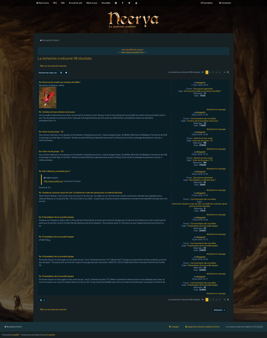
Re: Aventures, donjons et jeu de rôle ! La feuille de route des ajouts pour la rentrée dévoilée (80, 193)
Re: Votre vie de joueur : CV (51, 132)
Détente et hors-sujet (203, 138)
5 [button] (219, 72)
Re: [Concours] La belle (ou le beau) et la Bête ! (60, 82)
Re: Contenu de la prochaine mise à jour (57, 112)
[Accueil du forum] (133, 19)
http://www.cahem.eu (53, 181)
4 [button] (216, 72)
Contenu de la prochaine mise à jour (202, 121)
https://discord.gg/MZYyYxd (132, 52)
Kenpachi (201, 83)
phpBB (16, 335)
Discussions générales (203, 89)
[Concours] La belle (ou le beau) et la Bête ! (202, 91)
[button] (202, 72)
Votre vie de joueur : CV (203, 141)
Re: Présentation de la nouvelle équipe (56, 217)
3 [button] (213, 72)
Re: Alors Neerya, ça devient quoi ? (55, 171)
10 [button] (224, 72)
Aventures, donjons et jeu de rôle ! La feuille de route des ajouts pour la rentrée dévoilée (199, 205)
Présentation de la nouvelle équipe (203, 226)
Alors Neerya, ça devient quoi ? (202, 180)
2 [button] (210, 72)
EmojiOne (51, 335)
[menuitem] (55, 3)
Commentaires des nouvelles (203, 118)
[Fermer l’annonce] (227, 49)
